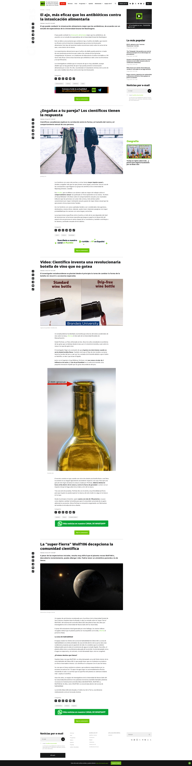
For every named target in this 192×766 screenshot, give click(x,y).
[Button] (115, 3)
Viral (76, 3)
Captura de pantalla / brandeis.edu (48, 328)
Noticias (70, 3)
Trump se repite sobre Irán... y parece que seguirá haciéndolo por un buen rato (138, 163)
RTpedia (72, 744)
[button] (139, 16)
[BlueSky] (141, 3)
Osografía (133, 141)
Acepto (136, 95)
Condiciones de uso (94, 747)
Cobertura (91, 742)
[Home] (42, 3)
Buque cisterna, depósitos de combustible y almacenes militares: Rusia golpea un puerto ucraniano (139, 76)
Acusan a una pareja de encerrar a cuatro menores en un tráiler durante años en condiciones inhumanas (139, 61)
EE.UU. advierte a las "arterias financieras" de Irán (135, 45)
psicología (71, 235)
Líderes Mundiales (74, 747)
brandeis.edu (50, 473)
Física (64, 517)
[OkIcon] (143, 3)
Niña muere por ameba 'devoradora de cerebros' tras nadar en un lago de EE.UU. (139, 68)
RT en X (53, 755)
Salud (82, 83)
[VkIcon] (130, 3)
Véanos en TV (123, 3)
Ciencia (68, 83)
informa (70, 336)
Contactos (91, 737)
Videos (71, 740)
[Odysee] (137, 740)
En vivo (63, 3)
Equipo (90, 740)
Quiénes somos (93, 735)
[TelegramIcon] (138, 3)
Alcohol (57, 517)
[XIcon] (135, 3)
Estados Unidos (73, 517)
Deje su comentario (82, 99)
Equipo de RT (108, 3)
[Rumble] (133, 3)
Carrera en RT (92, 744)
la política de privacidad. (138, 95)
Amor (57, 235)
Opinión (91, 3)
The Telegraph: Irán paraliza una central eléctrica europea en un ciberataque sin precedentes (139, 52)
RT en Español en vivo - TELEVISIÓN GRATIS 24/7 (139, 26)
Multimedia (98, 3)
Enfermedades (59, 83)
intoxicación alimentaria (78, 35)
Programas (82, 3)
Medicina (76, 83)
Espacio (74, 706)
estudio (59, 193)
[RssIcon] (150, 740)
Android (110, 735)
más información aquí (102, 763)
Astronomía (59, 706)
